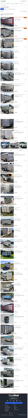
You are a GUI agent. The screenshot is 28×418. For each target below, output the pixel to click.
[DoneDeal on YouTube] (13, 400)
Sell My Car (15, 407)
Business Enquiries (7, 407)
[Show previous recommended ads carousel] (24, 141)
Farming (12, 3)
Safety (15, 408)
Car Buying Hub (7, 406)
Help (14, 406)
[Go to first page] (1, 390)
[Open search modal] (20, 1)
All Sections (8, 3)
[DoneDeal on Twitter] (10, 400)
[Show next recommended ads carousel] (26, 141)
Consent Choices (16, 409)
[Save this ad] (25, 25)
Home (5, 3)
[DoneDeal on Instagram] (19, 400)
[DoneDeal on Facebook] (7, 400)
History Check (7, 408)
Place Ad (23, 1)
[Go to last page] (26, 390)
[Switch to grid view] (21, 11)
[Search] (1, 5)
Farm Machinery (16, 3)
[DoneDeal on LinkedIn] (16, 400)
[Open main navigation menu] (26, 1)
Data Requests (7, 409)
